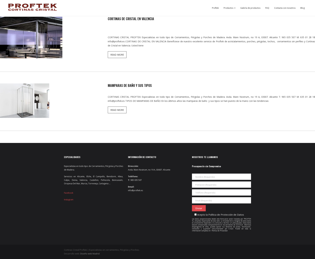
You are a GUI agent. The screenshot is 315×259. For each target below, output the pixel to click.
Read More (117, 54)
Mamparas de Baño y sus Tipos (130, 85)
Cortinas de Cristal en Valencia (131, 18)
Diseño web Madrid (90, 253)
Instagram (68, 199)
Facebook (68, 192)
